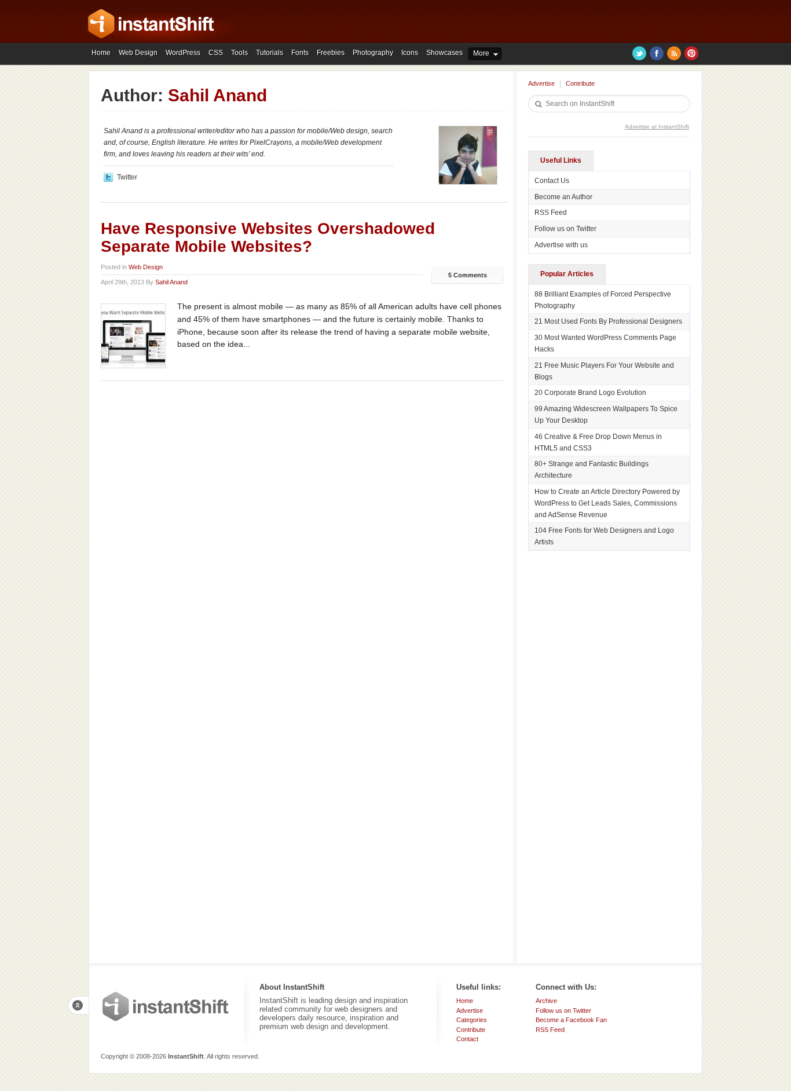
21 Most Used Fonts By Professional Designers (608, 321)
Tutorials (269, 53)
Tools (239, 53)
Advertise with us (561, 245)
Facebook (657, 53)
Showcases (444, 53)
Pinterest (691, 53)
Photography (373, 53)
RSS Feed (550, 212)
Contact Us (551, 181)
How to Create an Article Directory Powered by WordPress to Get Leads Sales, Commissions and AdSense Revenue (607, 503)
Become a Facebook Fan (571, 1019)
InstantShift (165, 1006)
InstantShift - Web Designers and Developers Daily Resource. (151, 23)
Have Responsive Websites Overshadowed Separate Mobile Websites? (268, 237)
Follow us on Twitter (565, 229)
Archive (546, 1000)
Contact (467, 1038)
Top (78, 1005)
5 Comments (467, 275)
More (481, 53)
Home (101, 53)
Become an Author (563, 197)
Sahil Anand (171, 282)
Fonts (300, 53)
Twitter (639, 53)
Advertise (541, 83)
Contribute (580, 83)
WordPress (183, 53)
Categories (471, 1019)
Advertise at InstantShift (657, 126)
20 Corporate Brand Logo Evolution (590, 393)
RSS (674, 53)
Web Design (138, 53)
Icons (409, 53)
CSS (215, 53)
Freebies (331, 53)
